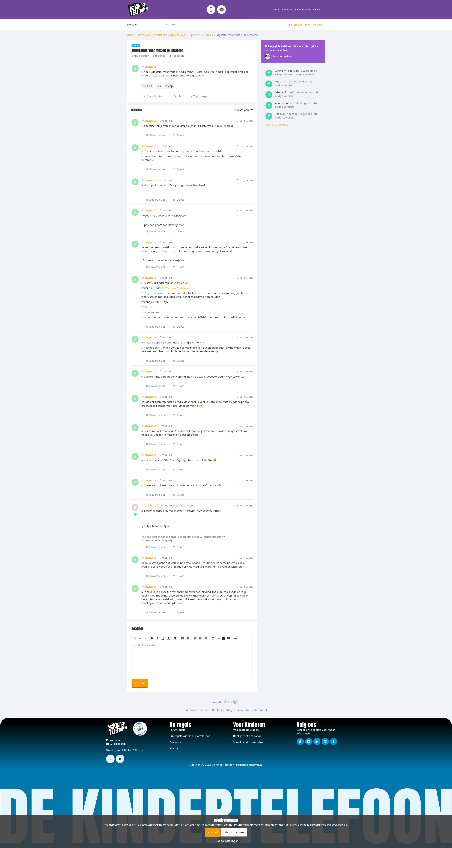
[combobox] (209, 24)
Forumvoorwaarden (197, 710)
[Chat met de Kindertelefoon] (221, 9)
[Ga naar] (165, 24)
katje (278, 81)
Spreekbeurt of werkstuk (248, 742)
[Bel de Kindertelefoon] (211, 9)
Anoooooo (281, 103)
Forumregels (177, 730)
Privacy (174, 748)
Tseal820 (280, 114)
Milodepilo (281, 92)
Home (131, 35)
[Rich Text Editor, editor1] (192, 659)
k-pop (169, 86)
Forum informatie (282, 9)
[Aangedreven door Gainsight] (226, 702)
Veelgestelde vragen (246, 730)
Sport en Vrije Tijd (200, 35)
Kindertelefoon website (307, 9)
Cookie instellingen (223, 710)
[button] (299, 24)
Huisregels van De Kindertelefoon (190, 736)
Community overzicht (151, 35)
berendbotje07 (150, 505)
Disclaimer (176, 742)
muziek (147, 86)
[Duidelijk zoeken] (253, 24)
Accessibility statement (252, 710)
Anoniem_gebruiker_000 (290, 71)
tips (158, 86)
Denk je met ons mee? (247, 736)
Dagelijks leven (177, 35)
